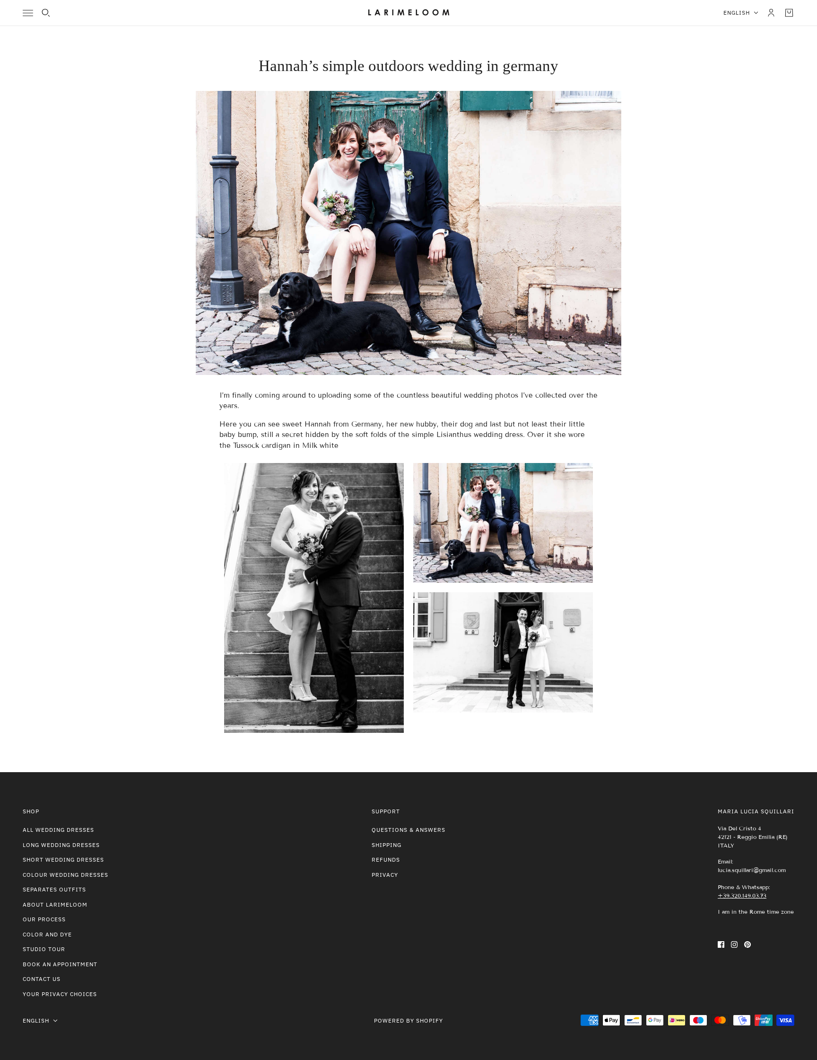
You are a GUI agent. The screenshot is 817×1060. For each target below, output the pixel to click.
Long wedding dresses (61, 844)
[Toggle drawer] (28, 13)
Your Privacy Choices (60, 994)
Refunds (386, 859)
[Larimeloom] (408, 13)
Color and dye (47, 934)
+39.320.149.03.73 (742, 895)
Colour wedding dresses (65, 874)
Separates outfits (54, 889)
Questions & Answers (408, 829)
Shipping (386, 844)
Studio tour (44, 949)
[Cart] (789, 13)
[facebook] (721, 944)
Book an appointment (60, 964)
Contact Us (42, 978)
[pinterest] (747, 944)
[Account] (771, 13)
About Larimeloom (55, 904)
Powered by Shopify (408, 1020)
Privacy (385, 874)
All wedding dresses (58, 829)
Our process (44, 919)
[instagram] (734, 944)
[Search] (46, 13)
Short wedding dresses (63, 859)
